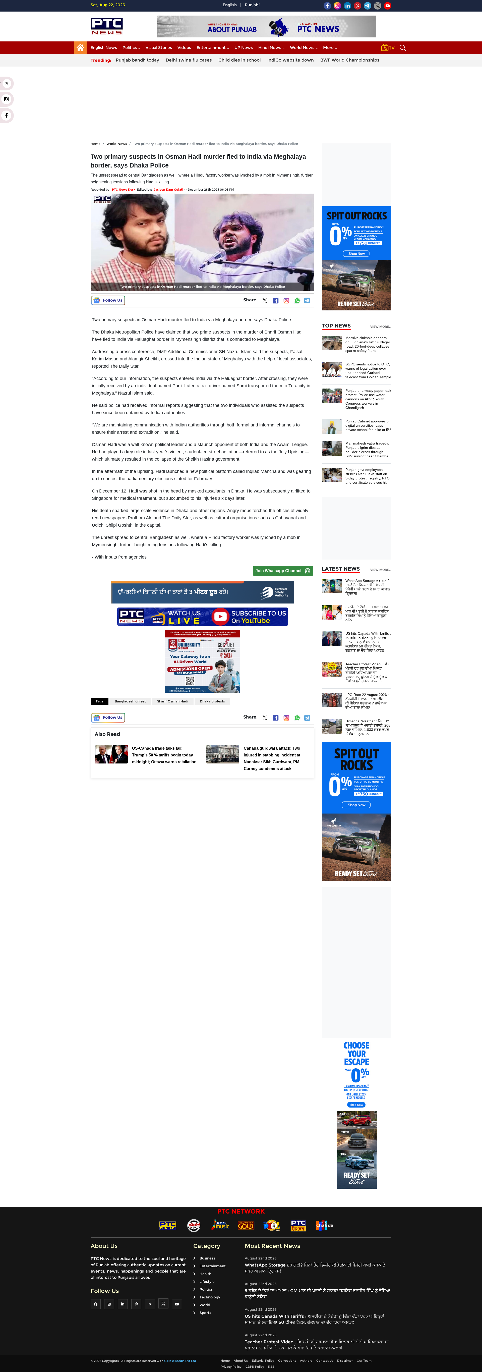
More (328, 47)
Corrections (287, 1360)
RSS (271, 1366)
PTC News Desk (123, 189)
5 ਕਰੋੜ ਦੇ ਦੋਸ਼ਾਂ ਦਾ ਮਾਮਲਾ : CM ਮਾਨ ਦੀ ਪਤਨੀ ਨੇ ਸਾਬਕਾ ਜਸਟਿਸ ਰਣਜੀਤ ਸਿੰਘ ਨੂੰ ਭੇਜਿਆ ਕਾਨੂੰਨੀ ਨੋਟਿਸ (367, 613)
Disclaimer (345, 1360)
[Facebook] (275, 300)
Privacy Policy (231, 1366)
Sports (205, 1312)
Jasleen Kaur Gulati (168, 189)
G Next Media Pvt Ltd (180, 1361)
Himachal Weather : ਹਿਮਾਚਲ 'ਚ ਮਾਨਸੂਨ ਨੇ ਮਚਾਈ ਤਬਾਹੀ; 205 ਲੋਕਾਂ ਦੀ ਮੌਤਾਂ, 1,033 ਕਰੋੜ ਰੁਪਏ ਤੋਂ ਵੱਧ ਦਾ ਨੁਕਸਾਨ (367, 727)
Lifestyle (207, 1281)
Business (207, 1258)
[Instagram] (286, 300)
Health (205, 1274)
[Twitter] (265, 301)
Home (95, 144)
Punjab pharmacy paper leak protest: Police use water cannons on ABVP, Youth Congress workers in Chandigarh (368, 399)
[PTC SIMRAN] (298, 1225)
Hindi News (269, 47)
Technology (210, 1297)
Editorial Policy (263, 1360)
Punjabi (252, 5)
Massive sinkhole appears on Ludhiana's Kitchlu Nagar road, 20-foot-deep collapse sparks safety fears (367, 344)
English (230, 5)
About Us (241, 1360)
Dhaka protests (212, 701)
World (205, 1305)
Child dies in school (239, 60)
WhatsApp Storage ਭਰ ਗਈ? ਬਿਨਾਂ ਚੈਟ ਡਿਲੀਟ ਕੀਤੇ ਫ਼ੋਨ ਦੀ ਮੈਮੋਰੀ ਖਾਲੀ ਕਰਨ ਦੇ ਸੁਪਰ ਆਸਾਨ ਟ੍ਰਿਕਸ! (367, 587)
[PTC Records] (194, 1225)
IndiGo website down (290, 60)
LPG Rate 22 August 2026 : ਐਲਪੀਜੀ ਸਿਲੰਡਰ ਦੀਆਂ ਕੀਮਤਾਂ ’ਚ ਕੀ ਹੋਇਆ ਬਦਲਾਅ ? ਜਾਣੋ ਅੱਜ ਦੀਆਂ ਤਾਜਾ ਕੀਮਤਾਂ (368, 701)
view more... (380, 326)
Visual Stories (159, 47)
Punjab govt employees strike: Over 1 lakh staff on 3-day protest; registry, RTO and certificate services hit (367, 476)
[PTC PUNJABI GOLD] (246, 1225)
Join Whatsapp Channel (278, 571)
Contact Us (324, 1360)
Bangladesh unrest (130, 701)
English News (103, 47)
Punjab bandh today (137, 60)
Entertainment (211, 47)
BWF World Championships (349, 60)
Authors (306, 1360)
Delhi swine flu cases (189, 60)
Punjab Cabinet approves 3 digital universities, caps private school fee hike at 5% (368, 425)
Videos (184, 47)
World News (302, 47)
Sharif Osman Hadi (172, 701)
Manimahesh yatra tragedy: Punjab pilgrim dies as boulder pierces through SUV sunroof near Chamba (367, 449)
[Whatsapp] (297, 300)
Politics (130, 47)
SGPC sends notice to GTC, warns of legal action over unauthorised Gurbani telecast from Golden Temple (368, 370)
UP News (243, 47)
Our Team (364, 1360)
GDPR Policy (255, 1366)
